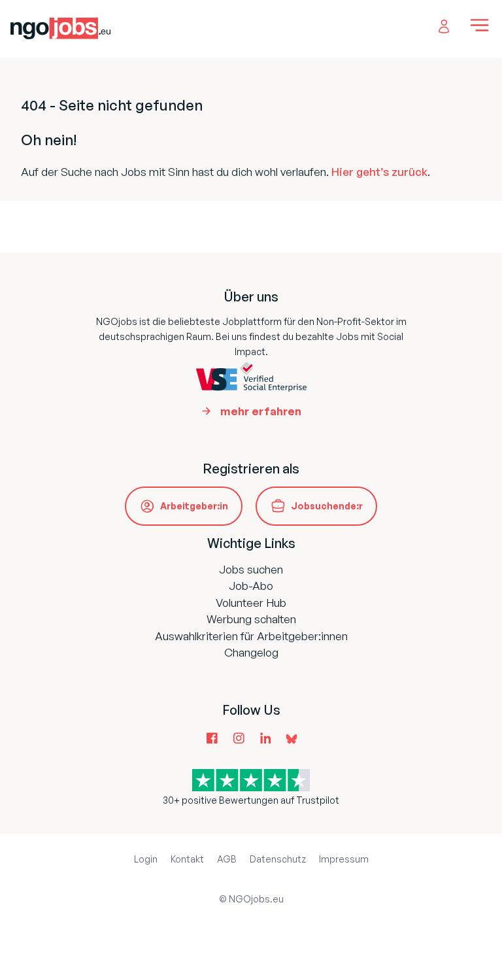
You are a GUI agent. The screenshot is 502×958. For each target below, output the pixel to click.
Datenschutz (278, 858)
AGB (227, 858)
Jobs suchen (251, 569)
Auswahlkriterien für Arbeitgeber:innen (251, 636)
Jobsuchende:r (327, 505)
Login (146, 858)
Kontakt (187, 858)
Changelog (251, 652)
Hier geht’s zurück (379, 172)
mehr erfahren (260, 411)
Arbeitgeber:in (194, 505)
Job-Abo (251, 585)
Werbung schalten (251, 619)
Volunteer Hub (251, 602)
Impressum (344, 858)
